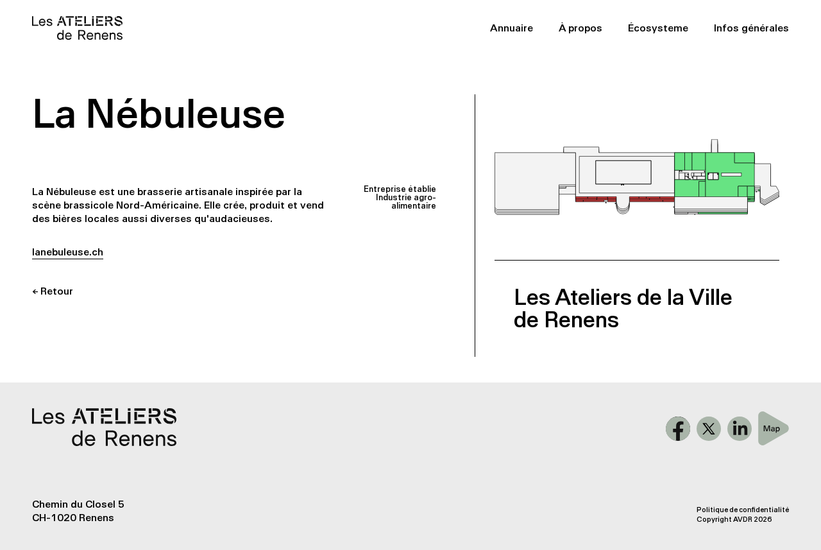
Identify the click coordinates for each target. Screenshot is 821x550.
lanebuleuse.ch (67, 252)
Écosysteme (658, 28)
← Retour (52, 291)
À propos (580, 28)
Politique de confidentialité (743, 510)
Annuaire (511, 28)
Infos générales (751, 28)
